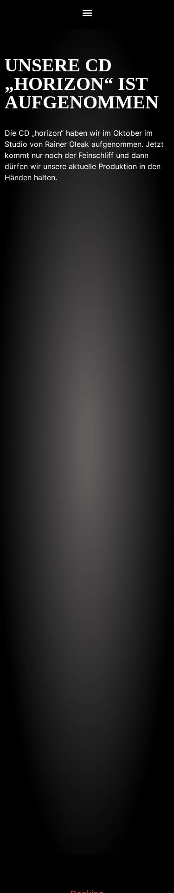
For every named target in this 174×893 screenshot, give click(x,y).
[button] (87, 12)
